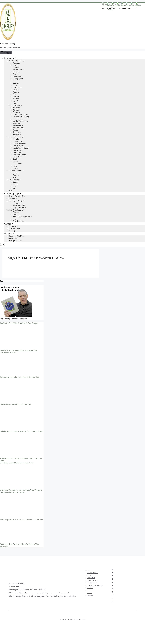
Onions (15, 90)
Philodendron (18, 125)
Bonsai (19, 164)
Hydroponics (17, 119)
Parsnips (16, 92)
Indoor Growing (14, 105)
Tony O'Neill (14, 586)
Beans (15, 65)
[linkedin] (112, 576)
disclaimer (91, 578)
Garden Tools (13, 238)
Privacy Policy (93, 580)
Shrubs (15, 159)
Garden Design (18, 141)
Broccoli (16, 67)
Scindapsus (17, 132)
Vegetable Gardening (16, 61)
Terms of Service (93, 583)
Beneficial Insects (19, 221)
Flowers (16, 175)
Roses (15, 177)
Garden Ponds (18, 146)
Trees (15, 161)
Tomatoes (16, 103)
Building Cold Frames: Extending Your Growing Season (21, 431)
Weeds (15, 168)
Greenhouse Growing (21, 116)
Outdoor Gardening (15, 137)
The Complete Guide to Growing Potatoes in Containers (21, 520)
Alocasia (16, 110)
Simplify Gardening (7, 43)
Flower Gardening (15, 171)
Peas (14, 94)
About (89, 570)
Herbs (10, 191)
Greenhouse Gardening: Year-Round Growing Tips (19, 377)
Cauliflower (17, 76)
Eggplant (16, 83)
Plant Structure (14, 228)
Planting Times (14, 231)
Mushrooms (17, 87)
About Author (92, 573)
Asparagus (17, 63)
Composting (17, 203)
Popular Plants (18, 128)
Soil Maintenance (19, 205)
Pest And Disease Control (22, 217)
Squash (15, 101)
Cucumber (16, 81)
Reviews (8, 233)
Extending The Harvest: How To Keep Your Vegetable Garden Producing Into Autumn (21, 491)
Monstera (16, 123)
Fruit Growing (13, 180)
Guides (7, 224)
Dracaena (16, 112)
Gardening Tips (11, 193)
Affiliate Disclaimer (16, 593)
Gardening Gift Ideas (16, 236)
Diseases (16, 212)
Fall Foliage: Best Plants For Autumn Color (17, 463)
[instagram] (112, 569)
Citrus (15, 184)
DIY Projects (13, 226)
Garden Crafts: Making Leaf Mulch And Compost (19, 323)
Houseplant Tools (15, 240)
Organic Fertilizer (19, 207)
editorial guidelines (95, 585)
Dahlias (15, 173)
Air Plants (16, 108)
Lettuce (15, 85)
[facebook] (112, 585)
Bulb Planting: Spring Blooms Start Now (16, 404)
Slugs (15, 219)
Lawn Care (17, 152)
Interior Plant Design (20, 121)
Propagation (12, 198)
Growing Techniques (20, 114)
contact (90, 588)
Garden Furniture (19, 143)
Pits (14, 189)
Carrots (15, 74)
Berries (15, 182)
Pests (15, 214)
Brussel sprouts (18, 70)
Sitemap (90, 595)
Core (14, 186)
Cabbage (16, 72)
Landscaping (17, 150)
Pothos (15, 130)
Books (89, 593)
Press (89, 575)
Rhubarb (16, 98)
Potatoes (16, 96)
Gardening (9, 58)
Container (16, 139)
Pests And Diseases (15, 210)
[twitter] (112, 572)
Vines (15, 166)
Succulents (17, 134)
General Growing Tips (16, 196)
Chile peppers (18, 78)
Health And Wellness (20, 148)
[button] (2, 245)
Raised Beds (17, 157)
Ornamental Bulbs (19, 155)
